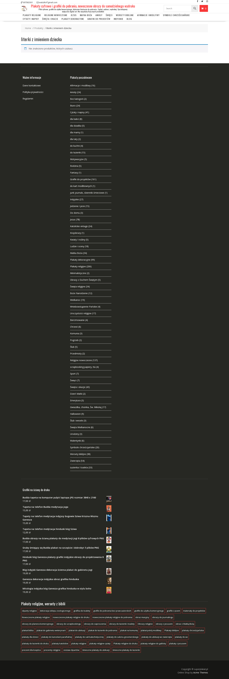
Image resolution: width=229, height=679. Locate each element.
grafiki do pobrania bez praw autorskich (112, 610)
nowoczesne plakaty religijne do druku (71, 617)
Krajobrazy (75, 232)
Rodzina (74, 165)
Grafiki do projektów (98, 18)
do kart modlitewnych (81, 186)
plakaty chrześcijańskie (193, 630)
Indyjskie (118, 18)
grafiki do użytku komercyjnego (149, 610)
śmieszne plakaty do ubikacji (96, 650)
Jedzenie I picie (77, 206)
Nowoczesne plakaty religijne (36, 617)
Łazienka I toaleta (79, 467)
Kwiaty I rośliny (77, 239)
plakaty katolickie (60, 643)
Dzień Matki (76, 393)
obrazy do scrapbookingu (69, 623)
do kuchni (75, 145)
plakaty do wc (181, 637)
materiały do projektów (194, 610)
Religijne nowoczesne (55, 15)
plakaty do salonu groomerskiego (122, 637)
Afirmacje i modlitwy (80, 85)
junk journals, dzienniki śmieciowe (87, 192)
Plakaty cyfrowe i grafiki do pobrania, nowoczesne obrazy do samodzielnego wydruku (83, 5)
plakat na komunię (129, 630)
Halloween (75, 413)
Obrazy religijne (145, 623)
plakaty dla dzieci (30, 637)
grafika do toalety (82, 610)
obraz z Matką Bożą (185, 623)
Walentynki (75, 440)
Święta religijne (77, 286)
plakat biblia (27, 630)
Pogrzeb (74, 340)
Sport (73, 373)
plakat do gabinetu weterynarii (51, 630)
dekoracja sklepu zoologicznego (55, 610)
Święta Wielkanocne (80, 427)
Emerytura (75, 400)
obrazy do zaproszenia (95, 623)
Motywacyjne (77, 159)
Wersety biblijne (78, 454)
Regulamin (28, 98)
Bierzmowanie (77, 320)
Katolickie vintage (79, 226)
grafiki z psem (173, 610)
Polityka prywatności (33, 92)
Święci (109, 15)
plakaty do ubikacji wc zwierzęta (157, 637)
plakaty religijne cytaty (99, 643)
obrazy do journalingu (162, 617)
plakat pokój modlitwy (151, 630)
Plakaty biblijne (172, 630)
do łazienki (75, 152)
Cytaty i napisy (31, 18)
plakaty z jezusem (177, 643)
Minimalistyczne (78, 273)
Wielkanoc (75, 299)
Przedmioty (76, 353)
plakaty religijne (78, 643)
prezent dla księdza (31, 650)
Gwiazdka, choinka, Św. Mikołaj (86, 407)
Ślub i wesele (76, 420)
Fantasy (74, 172)
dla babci (74, 119)
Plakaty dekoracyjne (73, 18)
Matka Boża (86, 15)
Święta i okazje (50, 18)
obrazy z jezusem (164, 623)
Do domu (75, 212)
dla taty (74, 139)
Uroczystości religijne (80, 313)
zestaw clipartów (71, 650)
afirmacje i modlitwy (148, 15)
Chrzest (74, 326)
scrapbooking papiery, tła (82, 366)
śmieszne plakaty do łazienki (126, 650)
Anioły (98, 15)
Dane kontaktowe (32, 85)
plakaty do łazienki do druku (35, 643)
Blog (129, 18)
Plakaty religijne (32, 15)
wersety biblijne (125, 15)
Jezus (73, 15)
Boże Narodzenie (79, 293)
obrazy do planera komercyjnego (37, 623)
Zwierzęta (75, 460)
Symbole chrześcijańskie (176, 15)
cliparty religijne (29, 610)
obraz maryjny (142, 617)
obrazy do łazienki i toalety (122, 623)
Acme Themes (200, 672)
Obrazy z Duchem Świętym (83, 279)
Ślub (72, 346)
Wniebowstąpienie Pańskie (83, 306)
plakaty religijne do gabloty (153, 643)
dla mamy (75, 132)
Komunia (74, 333)
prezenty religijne (52, 650)
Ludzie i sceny (77, 246)
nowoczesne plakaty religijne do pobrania (112, 617)
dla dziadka (75, 125)
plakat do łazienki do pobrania (102, 630)
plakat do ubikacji (77, 630)
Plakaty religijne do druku (126, 643)
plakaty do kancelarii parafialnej (56, 637)
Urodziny (74, 433)
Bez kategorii (76, 98)
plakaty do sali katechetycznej (89, 637)
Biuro (73, 105)
